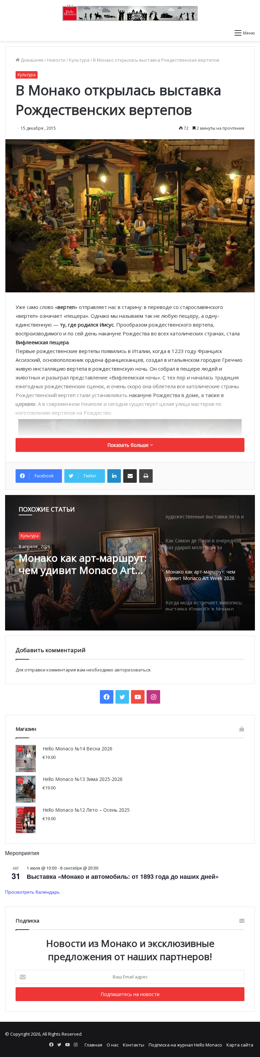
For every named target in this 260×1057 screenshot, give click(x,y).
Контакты (133, 1045)
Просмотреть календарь (32, 891)
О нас (112, 1045)
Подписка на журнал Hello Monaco (185, 1045)
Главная (93, 1045)
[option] (130, 562)
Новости (56, 60)
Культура (79, 60)
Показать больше (128, 445)
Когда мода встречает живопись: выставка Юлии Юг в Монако (73, 564)
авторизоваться (132, 670)
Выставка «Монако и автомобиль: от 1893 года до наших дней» (123, 876)
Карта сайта (239, 1045)
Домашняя (31, 60)
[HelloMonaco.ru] (130, 13)
